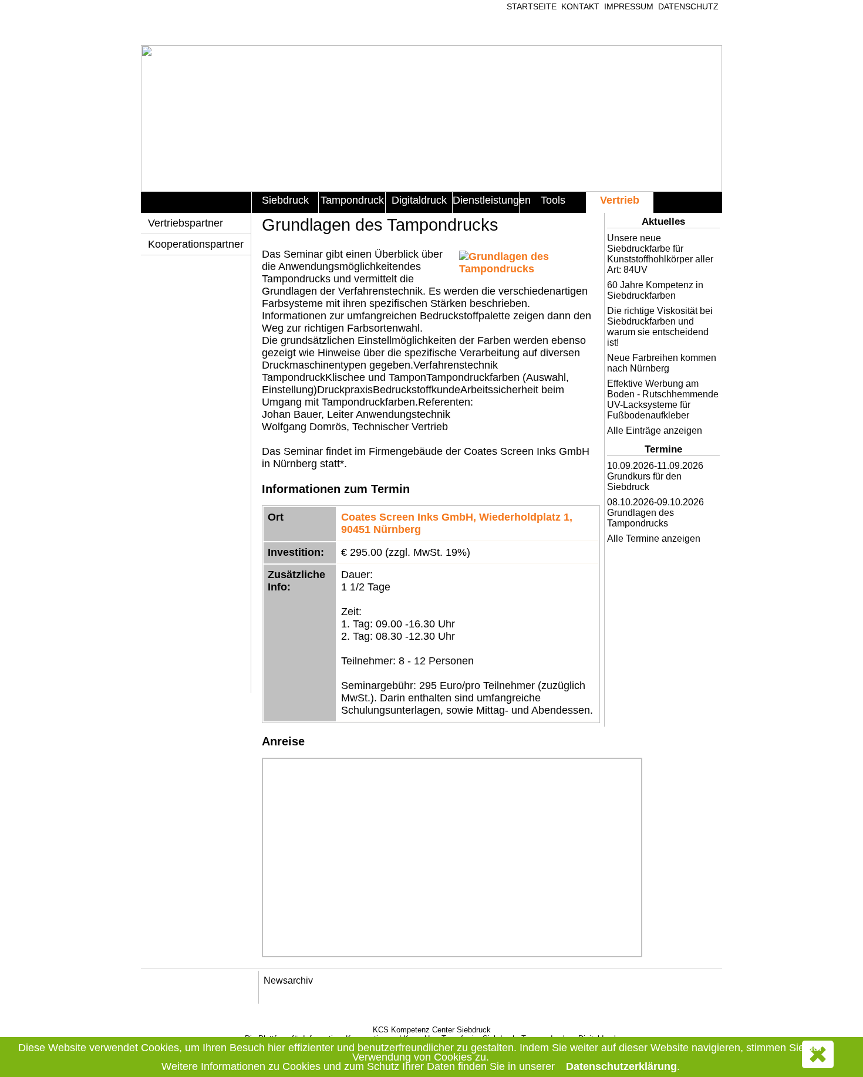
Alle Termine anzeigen (653, 538)
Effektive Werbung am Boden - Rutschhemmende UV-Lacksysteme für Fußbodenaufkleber (663, 399)
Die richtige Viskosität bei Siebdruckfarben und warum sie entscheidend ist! (660, 326)
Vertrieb (619, 200)
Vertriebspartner (185, 223)
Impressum (628, 6)
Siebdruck (285, 200)
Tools (553, 200)
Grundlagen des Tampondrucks (640, 518)
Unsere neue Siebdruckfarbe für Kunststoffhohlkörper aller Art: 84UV (660, 254)
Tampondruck (352, 200)
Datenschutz (688, 6)
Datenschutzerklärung (621, 1066)
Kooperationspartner (196, 244)
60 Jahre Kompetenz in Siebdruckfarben (655, 290)
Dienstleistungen (486, 200)
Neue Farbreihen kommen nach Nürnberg (661, 363)
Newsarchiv (288, 980)
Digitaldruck (419, 200)
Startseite (532, 6)
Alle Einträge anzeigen (654, 430)
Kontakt (580, 6)
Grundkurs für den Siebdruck (644, 481)
